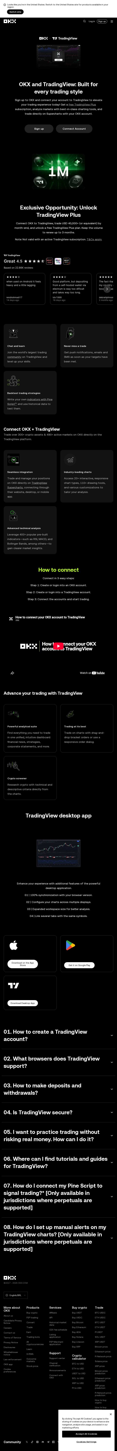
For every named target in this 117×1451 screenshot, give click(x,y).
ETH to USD (78, 1368)
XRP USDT (100, 1342)
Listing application (55, 1335)
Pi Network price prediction (103, 1394)
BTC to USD (78, 1363)
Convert (31, 1322)
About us (8, 1316)
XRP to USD (78, 1383)
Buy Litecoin (78, 1342)
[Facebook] (53, 1442)
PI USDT (99, 1332)
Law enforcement (12, 1359)
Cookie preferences (10, 1370)
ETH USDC (100, 1317)
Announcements (57, 1370)
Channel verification (54, 1364)
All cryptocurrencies (35, 1343)
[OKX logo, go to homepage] (10, 21)
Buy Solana (77, 1337)
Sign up (102, 21)
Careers (7, 1328)
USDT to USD (78, 1373)
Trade (29, 1327)
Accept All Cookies (86, 1434)
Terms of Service (12, 1337)
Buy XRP (76, 1346)
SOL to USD (78, 1378)
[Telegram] (48, 1442)
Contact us (9, 1333)
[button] (84, 21)
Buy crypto (32, 1312)
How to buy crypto (100, 1401)
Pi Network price (103, 1356)
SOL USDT (100, 1337)
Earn (29, 1332)
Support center (57, 1358)
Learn (29, 1349)
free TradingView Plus (82, 104)
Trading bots (33, 1337)
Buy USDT (77, 1312)
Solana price (101, 1361)
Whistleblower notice (11, 1353)
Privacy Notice (11, 1342)
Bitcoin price (101, 1346)
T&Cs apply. (94, 239)
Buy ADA (76, 1332)
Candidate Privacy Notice (13, 1321)
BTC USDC (100, 1312)
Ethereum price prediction (102, 1379)
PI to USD (77, 1388)
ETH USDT (100, 1327)
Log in (92, 21)
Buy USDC (77, 1317)
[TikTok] (32, 1442)
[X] (26, 1442)
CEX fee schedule (58, 1329)
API (50, 1317)
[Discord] (42, 1442)
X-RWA (30, 1354)
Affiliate (53, 1312)
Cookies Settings (86, 1442)
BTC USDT (100, 1322)
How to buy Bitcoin (100, 1408)
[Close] (110, 1414)
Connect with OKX (56, 1376)
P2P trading (32, 1317)
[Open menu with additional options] (111, 21)
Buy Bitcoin (77, 1322)
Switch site (15, 12)
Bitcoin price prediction (101, 1372)
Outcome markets (31, 1360)
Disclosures (9, 1347)
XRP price (100, 1366)
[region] (86, 1430)
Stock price (32, 1366)
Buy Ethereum (79, 1327)
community (14, 356)
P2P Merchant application (56, 1343)
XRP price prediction (100, 1386)
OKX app (8, 1364)
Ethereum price (102, 1351)
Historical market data (57, 1323)
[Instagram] (37, 1442)
